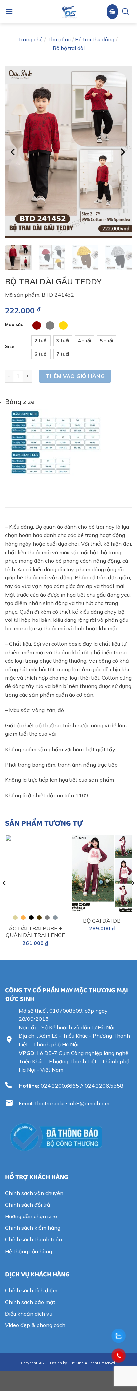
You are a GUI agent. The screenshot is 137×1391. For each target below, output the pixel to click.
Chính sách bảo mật (30, 1302)
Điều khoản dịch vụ (28, 1313)
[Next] (122, 152)
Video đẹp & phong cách (35, 1325)
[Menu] (9, 11)
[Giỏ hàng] (112, 11)
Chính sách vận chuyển (34, 1193)
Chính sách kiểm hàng (32, 1227)
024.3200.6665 (60, 1085)
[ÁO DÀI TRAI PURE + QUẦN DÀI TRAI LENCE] (35, 876)
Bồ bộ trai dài (69, 48)
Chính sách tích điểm (31, 1290)
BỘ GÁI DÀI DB (102, 921)
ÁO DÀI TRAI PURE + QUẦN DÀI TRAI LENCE (35, 932)
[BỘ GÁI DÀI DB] (102, 874)
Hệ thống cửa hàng (28, 1251)
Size (9, 346)
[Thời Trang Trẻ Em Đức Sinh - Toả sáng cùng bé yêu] (69, 11)
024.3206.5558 (104, 1085)
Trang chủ (30, 39)
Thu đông (59, 39)
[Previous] (13, 152)
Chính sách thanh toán (33, 1239)
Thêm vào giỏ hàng (75, 376)
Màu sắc (14, 325)
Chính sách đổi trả (27, 1204)
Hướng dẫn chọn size (31, 1216)
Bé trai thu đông (94, 39)
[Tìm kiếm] (123, 12)
